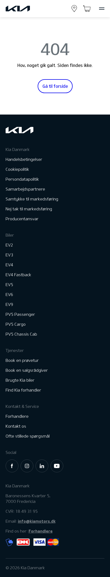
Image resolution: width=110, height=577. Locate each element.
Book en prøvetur (22, 360)
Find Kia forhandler (23, 390)
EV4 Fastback (18, 274)
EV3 (9, 255)
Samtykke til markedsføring (32, 199)
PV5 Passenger (20, 314)
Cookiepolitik (17, 169)
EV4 (9, 265)
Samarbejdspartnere (25, 189)
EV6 (9, 294)
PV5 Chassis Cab (21, 334)
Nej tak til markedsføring (29, 209)
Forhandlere (17, 416)
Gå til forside (55, 86)
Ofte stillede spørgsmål (28, 436)
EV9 (9, 304)
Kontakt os (16, 426)
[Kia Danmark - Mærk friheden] (28, 8)
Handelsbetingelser (24, 159)
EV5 (9, 284)
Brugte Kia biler (20, 380)
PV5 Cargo (16, 324)
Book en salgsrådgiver (27, 370)
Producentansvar (22, 219)
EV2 (9, 245)
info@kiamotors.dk (37, 521)
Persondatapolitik (22, 179)
